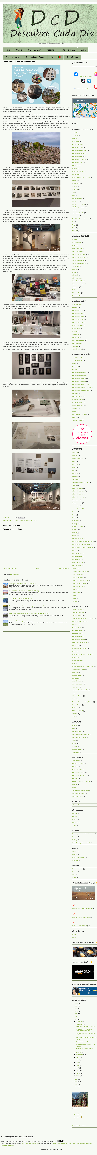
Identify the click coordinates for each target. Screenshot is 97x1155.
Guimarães (75, 506)
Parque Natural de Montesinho (81, 544)
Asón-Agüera (76, 760)
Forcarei (74, 168)
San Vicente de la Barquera (80, 790)
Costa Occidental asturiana (80, 734)
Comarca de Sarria (78, 322)
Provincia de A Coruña (79, 414)
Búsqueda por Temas (35, 57)
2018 (76, 1082)
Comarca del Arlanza (78, 639)
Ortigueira (75, 408)
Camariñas (75, 366)
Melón (74, 272)
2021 (76, 1016)
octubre (78, 1052)
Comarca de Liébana (78, 772)
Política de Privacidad (78, 1126)
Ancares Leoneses (78, 612)
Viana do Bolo (76, 293)
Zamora (74, 714)
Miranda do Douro (77, 526)
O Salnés (75, 189)
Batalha (74, 467)
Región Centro (76, 565)
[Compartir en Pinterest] (24, 518)
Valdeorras (75, 287)
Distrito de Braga (77, 488)
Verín (74, 290)
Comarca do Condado (79, 159)
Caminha (75, 479)
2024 (76, 1008)
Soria (74, 699)
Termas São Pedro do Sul (80, 571)
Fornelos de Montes (78, 171)
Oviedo (74, 746)
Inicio (8, 50)
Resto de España (67, 50)
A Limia (74, 245)
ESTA (42, 168)
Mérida (74, 819)
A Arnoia (74, 239)
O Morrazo (75, 183)
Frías (73, 651)
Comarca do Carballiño (79, 263)
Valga (74, 225)
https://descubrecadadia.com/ (30, 1143)
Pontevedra (75, 201)
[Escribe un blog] (20, 518)
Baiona (74, 138)
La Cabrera (75, 657)
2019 (76, 1079)
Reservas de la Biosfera (79, 926)
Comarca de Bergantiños (79, 372)
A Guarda (75, 135)
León (73, 663)
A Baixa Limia (76, 242)
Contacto (75, 1123)
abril (77, 1068)
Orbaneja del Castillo (78, 669)
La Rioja (74, 840)
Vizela (74, 598)
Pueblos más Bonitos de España (82, 908)
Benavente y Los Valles (79, 621)
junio (77, 1062)
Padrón (74, 411)
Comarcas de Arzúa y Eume (80, 384)
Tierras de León (77, 705)
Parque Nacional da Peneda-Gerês (83, 541)
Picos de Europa (77, 675)
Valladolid (75, 708)
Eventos (15, 520)
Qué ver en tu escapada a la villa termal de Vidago (24, 591)
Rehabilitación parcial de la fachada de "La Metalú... (84, 1029)
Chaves (74, 485)
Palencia (75, 672)
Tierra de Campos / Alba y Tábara (82, 702)
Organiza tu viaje (13, 57)
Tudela (74, 878)
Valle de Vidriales (77, 711)
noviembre (79, 1024)
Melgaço (75, 524)
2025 (76, 1006)
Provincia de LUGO (78, 340)
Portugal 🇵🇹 (55, 57)
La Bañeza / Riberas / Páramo (81, 654)
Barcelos (75, 464)
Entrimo (74, 269)
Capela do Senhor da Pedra (80, 482)
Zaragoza (75, 860)
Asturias (50, 50)
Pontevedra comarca (78, 204)
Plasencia (75, 822)
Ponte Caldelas (77, 198)
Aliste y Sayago (77, 609)
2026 (76, 1003)
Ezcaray (74, 837)
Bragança (75, 473)
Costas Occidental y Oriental (81, 781)
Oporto (74, 535)
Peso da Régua (77, 553)
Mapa (83, 50)
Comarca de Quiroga (78, 319)
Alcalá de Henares (78, 805)
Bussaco (75, 476)
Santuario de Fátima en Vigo (84, 1049)
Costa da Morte (8, 520)
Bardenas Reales (77, 869)
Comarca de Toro (77, 636)
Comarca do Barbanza (79, 381)
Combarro (75, 165)
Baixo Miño (75, 141)
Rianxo (74, 417)
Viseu (74, 595)
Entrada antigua (64, 568)
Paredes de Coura (77, 538)
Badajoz (74, 813)
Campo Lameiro (77, 144)
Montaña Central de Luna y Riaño (82, 666)
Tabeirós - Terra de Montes (80, 219)
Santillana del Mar (77, 796)
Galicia (19, 50)
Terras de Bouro (77, 574)
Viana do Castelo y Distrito (80, 580)
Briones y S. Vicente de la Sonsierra (83, 834)
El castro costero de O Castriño (85, 1026)
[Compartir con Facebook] (23, 518)
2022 (76, 1014)
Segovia (74, 693)
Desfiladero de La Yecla (79, 642)
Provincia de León (77, 684)
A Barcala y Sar (77, 357)
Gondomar (75, 174)
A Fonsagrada (76, 304)
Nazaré (74, 532)
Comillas (75, 778)
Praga (74, 937)
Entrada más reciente (10, 568)
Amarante (75, 455)
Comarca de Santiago (79, 378)
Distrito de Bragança (78, 491)
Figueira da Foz (77, 503)
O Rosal (74, 186)
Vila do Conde (76, 592)
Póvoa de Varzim (77, 562)
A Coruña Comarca (78, 360)
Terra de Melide (77, 420)
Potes (74, 787)
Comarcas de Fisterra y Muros (81, 387)
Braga (74, 470)
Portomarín (75, 337)
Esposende (75, 500)
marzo (78, 1070)
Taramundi (75, 752)
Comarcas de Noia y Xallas (80, 390)
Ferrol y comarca (77, 399)
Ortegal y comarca (78, 405)
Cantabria (75, 766)
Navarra (74, 872)
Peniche (74, 550)
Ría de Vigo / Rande (78, 207)
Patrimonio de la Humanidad (81, 917)
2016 (76, 1087)
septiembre (79, 1054)
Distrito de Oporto (77, 494)
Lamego (74, 512)
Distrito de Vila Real (78, 497)
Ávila (73, 717)
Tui (73, 222)
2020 (76, 1019)
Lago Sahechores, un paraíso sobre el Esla (22, 621)
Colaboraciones (77, 1120)
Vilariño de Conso (77, 296)
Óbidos (74, 601)
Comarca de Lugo (77, 313)
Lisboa (74, 518)
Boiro (74, 363)
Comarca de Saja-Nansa (79, 775)
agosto (78, 1057)
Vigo (35, 520)
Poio (73, 195)
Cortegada (75, 266)
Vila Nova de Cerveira (79, 583)
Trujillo (74, 825)
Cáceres (74, 816)
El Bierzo (75, 645)
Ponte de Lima (76, 559)
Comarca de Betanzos (79, 375)
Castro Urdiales (77, 769)
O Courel (75, 331)
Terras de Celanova (78, 284)
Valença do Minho (77, 577)
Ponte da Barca (77, 556)
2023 (76, 1011)
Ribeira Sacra (76, 278)
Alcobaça (75, 452)
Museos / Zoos (28, 520)
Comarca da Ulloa (77, 310)
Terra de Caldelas (77, 281)
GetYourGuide (14, 574)
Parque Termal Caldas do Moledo (82, 547)
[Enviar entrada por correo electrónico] (15, 518)
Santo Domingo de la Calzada (81, 843)
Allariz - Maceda (77, 248)
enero (78, 1076)
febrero (78, 1073)
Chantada (75, 307)
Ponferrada (75, 678)
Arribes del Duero (77, 615)
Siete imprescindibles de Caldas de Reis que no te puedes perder (29, 613)
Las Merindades (77, 660)
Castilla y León (34, 50)
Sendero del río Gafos (82, 1042)
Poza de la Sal (76, 681)
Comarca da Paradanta (79, 150)
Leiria (74, 515)
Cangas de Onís (77, 731)
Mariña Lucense (77, 325)
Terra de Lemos (77, 349)
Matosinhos (75, 521)
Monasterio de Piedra (78, 857)
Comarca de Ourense (78, 257)
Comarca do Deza (77, 162)
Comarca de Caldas (78, 153)
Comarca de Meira (78, 316)
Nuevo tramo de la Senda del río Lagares (21, 598)
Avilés (74, 728)
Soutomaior (75, 216)
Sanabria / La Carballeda (79, 690)
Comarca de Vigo (77, 156)
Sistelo (74, 568)
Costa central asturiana (79, 737)
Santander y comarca (78, 793)
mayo (78, 1065)
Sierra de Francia (77, 696)
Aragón (74, 851)
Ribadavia (75, 275)
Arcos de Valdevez (78, 458)
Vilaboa (74, 231)
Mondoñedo (76, 328)
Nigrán (74, 180)
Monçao (74, 529)
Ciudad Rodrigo (77, 633)
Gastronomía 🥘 (77, 1117)
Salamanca (75, 687)
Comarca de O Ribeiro (79, 254)
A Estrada (75, 132)
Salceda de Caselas (78, 210)
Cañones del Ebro (77, 630)
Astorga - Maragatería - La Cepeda (83, 618)
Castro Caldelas (77, 251)
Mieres (74, 743)
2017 (76, 1084)
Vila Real (75, 589)
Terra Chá (75, 346)
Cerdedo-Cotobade (78, 147)
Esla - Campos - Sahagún (80, 648)
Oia (73, 192)
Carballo (74, 369)
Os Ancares (75, 334)
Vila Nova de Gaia (77, 586)
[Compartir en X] (22, 518)
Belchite (74, 854)
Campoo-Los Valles (78, 763)
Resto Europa (72, 57)
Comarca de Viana (78, 260)
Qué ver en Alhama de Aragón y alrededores (22, 583)
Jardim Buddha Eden (78, 509)
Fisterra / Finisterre (78, 402)
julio (77, 1060)
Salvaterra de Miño (78, 213)
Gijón (74, 740)
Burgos (74, 624)
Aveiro (74, 461)
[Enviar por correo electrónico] (19, 518)
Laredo (74, 784)
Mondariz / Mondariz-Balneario (81, 177)
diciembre (79, 1021)
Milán (74, 934)
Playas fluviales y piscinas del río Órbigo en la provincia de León (28, 606)
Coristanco (75, 393)
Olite (73, 875)
